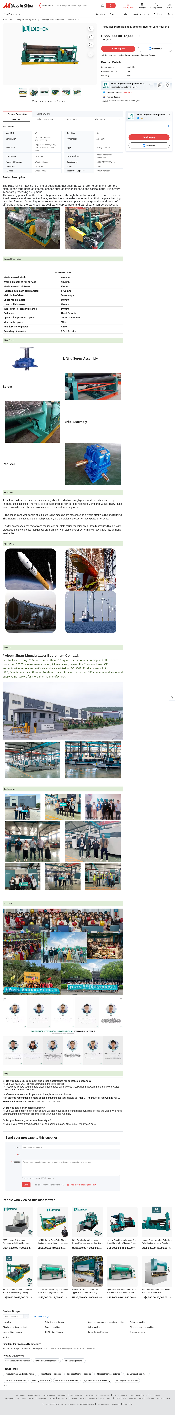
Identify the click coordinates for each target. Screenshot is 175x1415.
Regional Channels (120, 1395)
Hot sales (7, 1322)
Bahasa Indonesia (163, 1398)
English (23, 1398)
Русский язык (63, 1398)
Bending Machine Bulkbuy (127, 1380)
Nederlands (92, 1398)
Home (5, 19)
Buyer (112, 14)
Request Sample (148, 55)
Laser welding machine (12, 1332)
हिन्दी (124, 1398)
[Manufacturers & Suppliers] (18, 5)
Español (32, 1398)
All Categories (12, 14)
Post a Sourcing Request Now (81, 1184)
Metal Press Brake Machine (66, 1380)
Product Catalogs (41, 1316)
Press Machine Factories (50, 1374)
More (5, 1385)
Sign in (169, 7)
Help (125, 14)
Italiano (74, 1398)
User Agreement (103, 1404)
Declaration (116, 1404)
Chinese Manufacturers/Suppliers (55, 1395)
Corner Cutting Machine (98, 1332)
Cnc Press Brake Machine (15, 1380)
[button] (114, 119)
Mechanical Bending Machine (17, 1360)
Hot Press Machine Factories (78, 1374)
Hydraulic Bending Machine (47, 1360)
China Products (34, 1395)
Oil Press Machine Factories (108, 1374)
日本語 (117, 1398)
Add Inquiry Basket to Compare (50, 101)
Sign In (105, 100)
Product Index (135, 1395)
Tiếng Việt (150, 1398)
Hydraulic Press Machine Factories (19, 1374)
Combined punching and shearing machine (106, 1322)
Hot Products (20, 1395)
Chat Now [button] (157, 48)
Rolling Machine (94, 1327)
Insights (157, 1395)
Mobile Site (147, 1395)
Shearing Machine (137, 1332)
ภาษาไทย (132, 1398)
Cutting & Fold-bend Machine (53, 19)
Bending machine (52, 1327)
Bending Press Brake (41, 1380)
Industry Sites (105, 1395)
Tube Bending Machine (54, 1322)
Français (52, 1398)
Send (26, 1184)
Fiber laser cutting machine (14, 1327)
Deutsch (83, 1398)
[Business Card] (168, 125)
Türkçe (140, 1398)
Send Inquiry (118, 48)
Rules (170, 14)
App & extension (140, 14)
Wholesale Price (91, 1395)
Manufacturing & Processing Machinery (24, 19)
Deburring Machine (138, 1322)
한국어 (109, 1398)
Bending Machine (73, 19)
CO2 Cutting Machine (54, 1332)
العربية (102, 1398)
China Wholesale (76, 1395)
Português (42, 1398)
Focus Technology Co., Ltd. (70, 1404)
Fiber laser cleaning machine (142, 1327)
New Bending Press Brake (136, 1374)
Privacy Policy (128, 1404)
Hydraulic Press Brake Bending (97, 1380)
